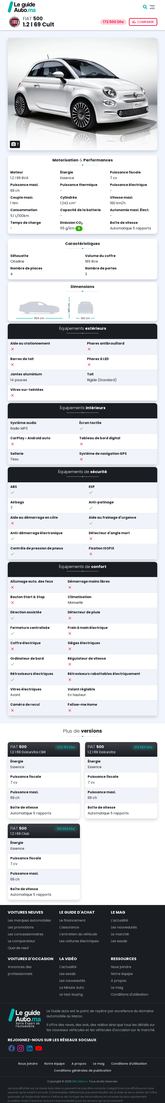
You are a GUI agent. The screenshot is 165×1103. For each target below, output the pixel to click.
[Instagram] (20, 1048)
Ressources (123, 958)
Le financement (72, 920)
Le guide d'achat (77, 912)
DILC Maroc (80, 1081)
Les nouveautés (124, 927)
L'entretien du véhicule (78, 934)
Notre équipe (122, 973)
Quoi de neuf (18, 947)
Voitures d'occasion (30, 958)
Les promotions (21, 927)
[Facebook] (11, 1048)
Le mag (118, 912)
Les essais (119, 941)
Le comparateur (21, 941)
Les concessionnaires (25, 934)
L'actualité (119, 920)
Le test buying (71, 994)
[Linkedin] (30, 1048)
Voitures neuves (25, 912)
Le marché (120, 934)
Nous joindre (121, 966)
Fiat (27, 18)
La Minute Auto (71, 987)
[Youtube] (39, 1048)
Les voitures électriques (79, 941)
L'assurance (69, 927)
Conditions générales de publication (82, 1070)
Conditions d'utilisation (129, 994)
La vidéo (68, 958)
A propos (118, 980)
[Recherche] (145, 6)
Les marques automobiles (29, 920)
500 (38, 18)
